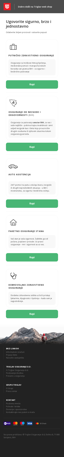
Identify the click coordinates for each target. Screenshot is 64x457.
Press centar (11, 391)
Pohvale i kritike (13, 406)
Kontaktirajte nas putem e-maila (20, 412)
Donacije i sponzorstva (16, 409)
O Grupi (9, 388)
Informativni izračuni (15, 352)
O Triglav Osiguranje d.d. (17, 370)
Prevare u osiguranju (15, 376)
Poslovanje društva (14, 373)
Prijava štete (11, 355)
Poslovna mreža (13, 403)
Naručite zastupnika (15, 357)
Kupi (32, 84)
